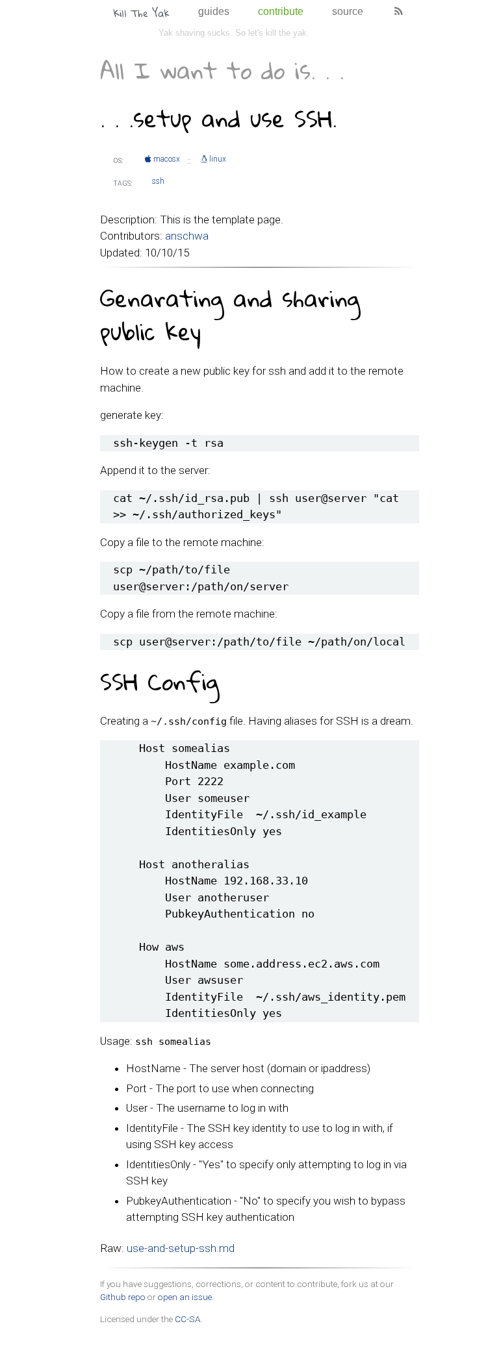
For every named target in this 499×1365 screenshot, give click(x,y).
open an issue (185, 1297)
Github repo (123, 1297)
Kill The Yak (141, 13)
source (347, 11)
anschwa (187, 235)
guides (213, 11)
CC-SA (188, 1319)
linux (217, 159)
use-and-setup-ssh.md (181, 1248)
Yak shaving (182, 33)
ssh (158, 181)
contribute (280, 11)
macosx (166, 159)
